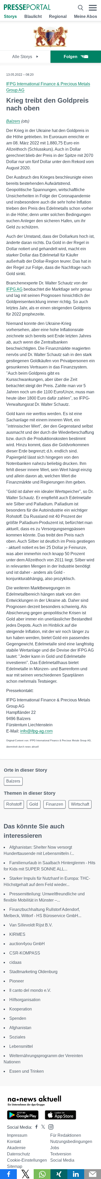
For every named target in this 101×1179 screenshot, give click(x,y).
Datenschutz (18, 1154)
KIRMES (17, 934)
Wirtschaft (80, 804)
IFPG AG (14, 289)
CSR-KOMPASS (24, 953)
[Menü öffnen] (93, 7)
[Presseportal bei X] (41, 1127)
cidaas (15, 962)
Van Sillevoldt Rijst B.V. (31, 925)
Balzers (13, 121)
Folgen (70, 56)
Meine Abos (85, 16)
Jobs (54, 1148)
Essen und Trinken (26, 1071)
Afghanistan (20, 1027)
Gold (33, 804)
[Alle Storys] (50, 46)
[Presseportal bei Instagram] (49, 1126)
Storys (10, 16)
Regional (58, 16)
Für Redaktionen (65, 1135)
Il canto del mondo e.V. (30, 990)
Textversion (60, 1154)
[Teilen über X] (25, 1174)
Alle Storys (22, 56)
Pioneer (16, 981)
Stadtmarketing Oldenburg (33, 971)
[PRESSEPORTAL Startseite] (27, 7)
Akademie (16, 1148)
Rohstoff (13, 804)
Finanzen (54, 804)
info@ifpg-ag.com (36, 731)
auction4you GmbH (27, 943)
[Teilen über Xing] (59, 1174)
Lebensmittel (21, 1046)
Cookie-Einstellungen (27, 1160)
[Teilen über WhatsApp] (42, 1174)
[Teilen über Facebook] (8, 1174)
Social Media (62, 1160)
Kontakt (14, 1141)
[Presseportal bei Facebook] (35, 1127)
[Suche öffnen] (80, 7)
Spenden (17, 1018)
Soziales (17, 1037)
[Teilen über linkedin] (75, 1174)
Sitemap (14, 1166)
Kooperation (20, 1009)
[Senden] (92, 1174)
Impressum (17, 1135)
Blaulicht (33, 16)
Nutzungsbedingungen (71, 1141)
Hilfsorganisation (24, 999)
